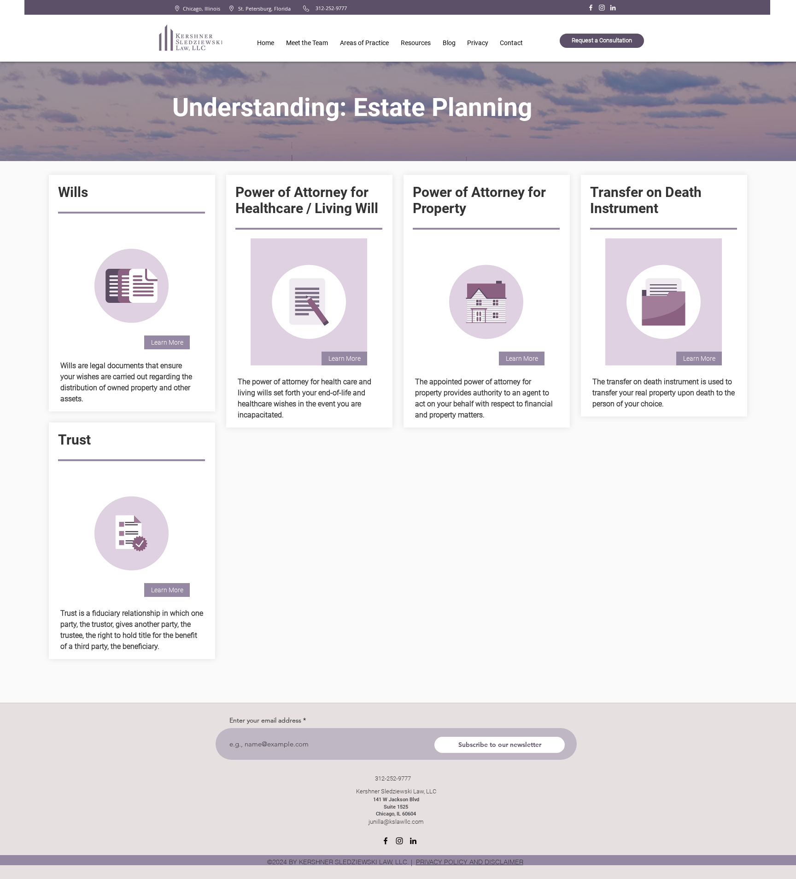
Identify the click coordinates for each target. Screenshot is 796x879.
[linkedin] (413, 840)
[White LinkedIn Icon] (613, 8)
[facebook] (385, 840)
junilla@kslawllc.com (396, 821)
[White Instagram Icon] (602, 8)
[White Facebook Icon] (591, 8)
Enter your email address (265, 720)
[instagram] (399, 840)
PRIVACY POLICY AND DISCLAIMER (469, 862)
